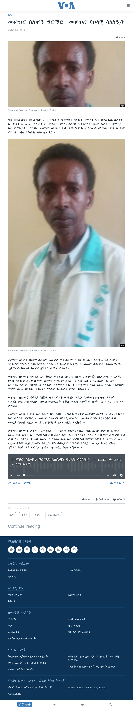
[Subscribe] (50, 549)
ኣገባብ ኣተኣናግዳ (17, 570)
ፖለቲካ (12, 619)
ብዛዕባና (12, 577)
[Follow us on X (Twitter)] (35, 549)
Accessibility (14, 694)
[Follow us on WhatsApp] (74, 549)
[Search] (110, 704)
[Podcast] (42, 549)
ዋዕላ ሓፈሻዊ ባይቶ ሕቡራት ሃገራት (27, 663)
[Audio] (55, 704)
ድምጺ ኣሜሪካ (23, 464)
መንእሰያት (14, 632)
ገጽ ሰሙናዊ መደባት (79, 632)
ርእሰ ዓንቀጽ (74, 570)
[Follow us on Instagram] (27, 549)
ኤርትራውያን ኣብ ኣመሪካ (22, 638)
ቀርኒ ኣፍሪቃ (15, 595)
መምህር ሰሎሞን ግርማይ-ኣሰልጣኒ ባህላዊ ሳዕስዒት (50, 459)
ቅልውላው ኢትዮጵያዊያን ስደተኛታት (28, 656)
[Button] (120, 37)
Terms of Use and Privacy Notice (87, 687)
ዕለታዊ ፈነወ (74, 595)
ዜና (10, 15)
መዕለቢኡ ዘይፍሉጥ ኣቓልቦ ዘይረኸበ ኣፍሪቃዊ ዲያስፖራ (93, 658)
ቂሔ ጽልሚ (74, 625)
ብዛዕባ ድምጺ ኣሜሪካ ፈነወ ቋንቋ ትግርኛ (30, 687)
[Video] (83, 704)
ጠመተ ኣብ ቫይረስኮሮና (21, 669)
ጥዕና (10, 625)
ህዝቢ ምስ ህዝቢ (77, 619)
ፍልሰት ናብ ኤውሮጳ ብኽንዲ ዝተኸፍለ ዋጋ (91, 666)
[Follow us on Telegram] (66, 549)
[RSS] (58, 549)
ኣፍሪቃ (12, 601)
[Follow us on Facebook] (11, 549)
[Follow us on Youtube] (19, 549)
